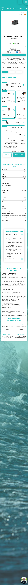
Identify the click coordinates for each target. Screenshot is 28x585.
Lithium (14, 8)
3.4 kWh (5, 72)
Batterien (9, 8)
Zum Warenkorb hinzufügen (14, 55)
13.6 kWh (19, 72)
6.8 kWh (12, 72)
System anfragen (7, 155)
